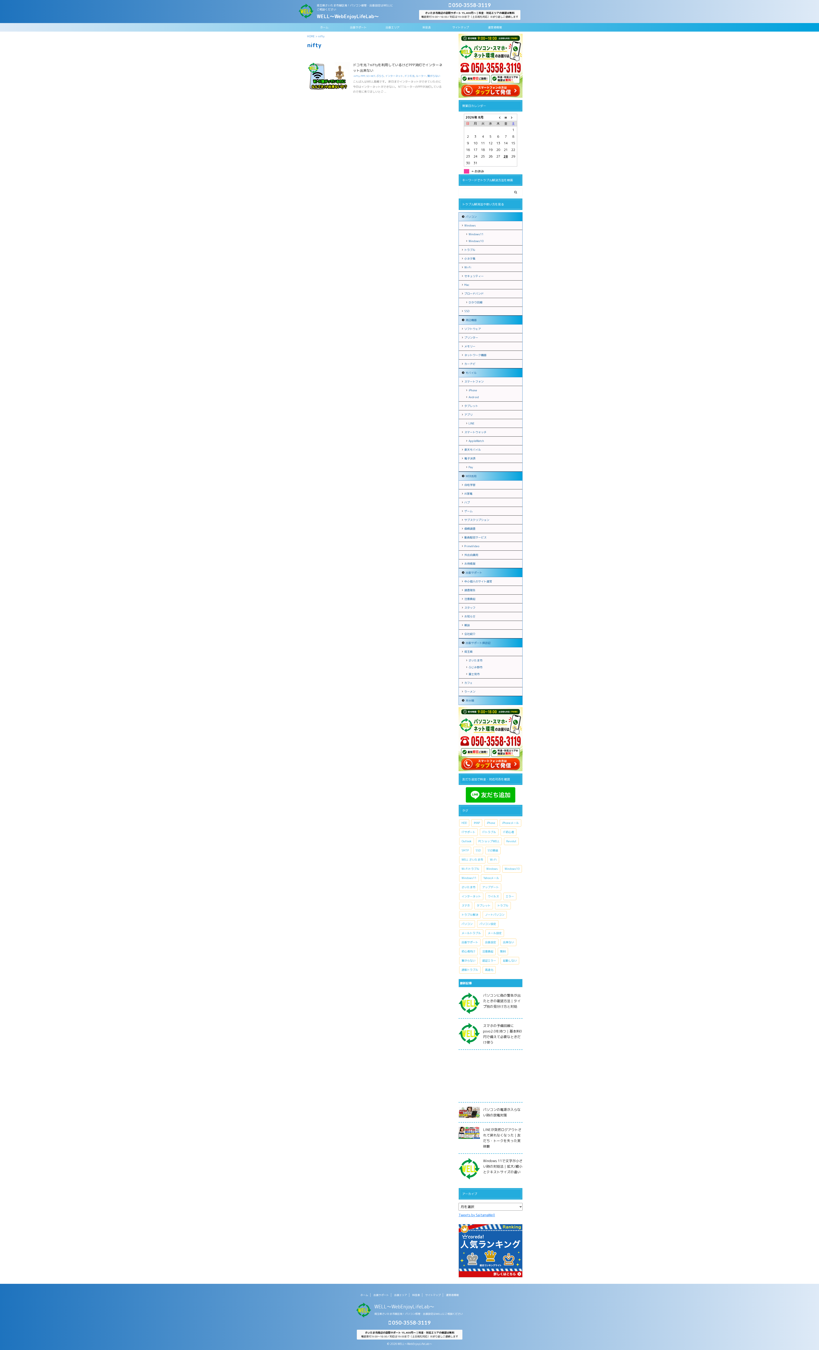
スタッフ (469, 608)
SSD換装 (493, 850)
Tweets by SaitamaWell (477, 1215)
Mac (466, 285)
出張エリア (392, 27)
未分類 (470, 700)
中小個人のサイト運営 (478, 581)
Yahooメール (491, 878)
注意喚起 (469, 599)
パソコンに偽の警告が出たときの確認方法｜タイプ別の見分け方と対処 (502, 1001)
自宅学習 (469, 485)
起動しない (510, 960)
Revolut (511, 841)
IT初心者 (508, 832)
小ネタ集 (469, 258)
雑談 (467, 625)
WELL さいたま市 (472, 859)
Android (474, 397)
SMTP (465, 850)
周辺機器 (471, 320)
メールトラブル (471, 933)
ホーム (324, 27)
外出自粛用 (471, 555)
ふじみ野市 (475, 667)
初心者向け (468, 951)
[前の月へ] (498, 117)
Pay (471, 467)
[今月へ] (506, 117)
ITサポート (468, 832)
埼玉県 (468, 652)
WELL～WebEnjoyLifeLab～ (348, 16)
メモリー (469, 346)
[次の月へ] (513, 117)
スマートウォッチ (475, 432)
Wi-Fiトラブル (470, 869)
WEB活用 (471, 476)
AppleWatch (476, 441)
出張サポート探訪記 (478, 643)
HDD (464, 823)
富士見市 (474, 674)
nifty (356, 76)
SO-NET (370, 76)
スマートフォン (474, 381)
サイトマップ (460, 27)
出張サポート (358, 27)
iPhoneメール (510, 823)
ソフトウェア (472, 329)
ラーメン (469, 691)
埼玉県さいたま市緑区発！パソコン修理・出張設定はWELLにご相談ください (418, 1314)
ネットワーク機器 (475, 355)
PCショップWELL (489, 841)
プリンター (471, 337)
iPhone (473, 390)
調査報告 (469, 590)
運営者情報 (495, 27)
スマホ (466, 905)
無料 (503, 951)
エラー (510, 896)
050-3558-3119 (471, 5)
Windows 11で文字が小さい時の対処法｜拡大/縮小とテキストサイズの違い (503, 1166)
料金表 (427, 27)
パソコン (471, 217)
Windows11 (476, 234)
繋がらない (433, 76)
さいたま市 (475, 660)
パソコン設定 (487, 924)
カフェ (468, 683)
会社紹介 (469, 634)
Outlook (467, 841)
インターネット (394, 76)
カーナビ (469, 364)
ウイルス (493, 896)
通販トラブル (470, 970)
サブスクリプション (476, 520)
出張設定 (490, 942)
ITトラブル (489, 832)
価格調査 (469, 529)
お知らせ (469, 616)
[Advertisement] (491, 1077)
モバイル (471, 373)
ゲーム (468, 511)
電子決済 (469, 458)
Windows (470, 225)
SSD (466, 311)
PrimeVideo (471, 546)
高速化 (489, 970)
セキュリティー (474, 276)
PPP (363, 76)
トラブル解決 (470, 915)
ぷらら (380, 76)
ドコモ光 (409, 76)
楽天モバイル (472, 450)
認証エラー (489, 960)
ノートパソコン (494, 915)
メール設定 (495, 933)
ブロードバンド (474, 293)
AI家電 (468, 494)
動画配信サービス (475, 537)
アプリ (468, 415)
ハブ (467, 502)
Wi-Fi (467, 267)
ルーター (421, 76)
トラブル (469, 250)
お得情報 (469, 564)
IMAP (477, 823)
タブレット (471, 406)
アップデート (490, 887)
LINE (471, 423)
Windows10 (476, 241)
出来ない (508, 942)
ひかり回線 (475, 302)
